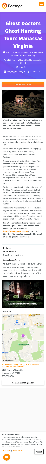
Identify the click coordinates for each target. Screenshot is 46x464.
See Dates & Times (23, 84)
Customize (6, 450)
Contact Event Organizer (23, 382)
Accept (39, 452)
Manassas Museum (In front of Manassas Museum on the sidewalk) (20, 365)
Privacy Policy (18, 450)
